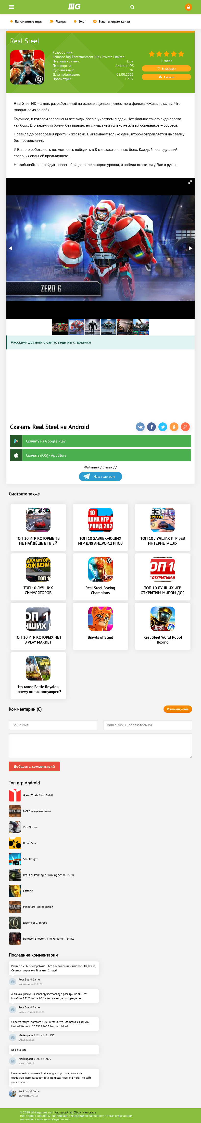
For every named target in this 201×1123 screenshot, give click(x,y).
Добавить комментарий (34, 766)
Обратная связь (85, 1112)
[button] (190, 182)
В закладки (169, 68)
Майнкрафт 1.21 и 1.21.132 (37, 1035)
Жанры (61, 21)
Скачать (169, 77)
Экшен (107, 467)
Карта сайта (63, 1112)
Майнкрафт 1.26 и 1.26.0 (35, 1059)
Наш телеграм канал (114, 21)
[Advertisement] (100, 384)
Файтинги (91, 467)
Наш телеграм (104, 476)
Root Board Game (29, 979)
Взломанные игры (28, 21)
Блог (82, 21)
